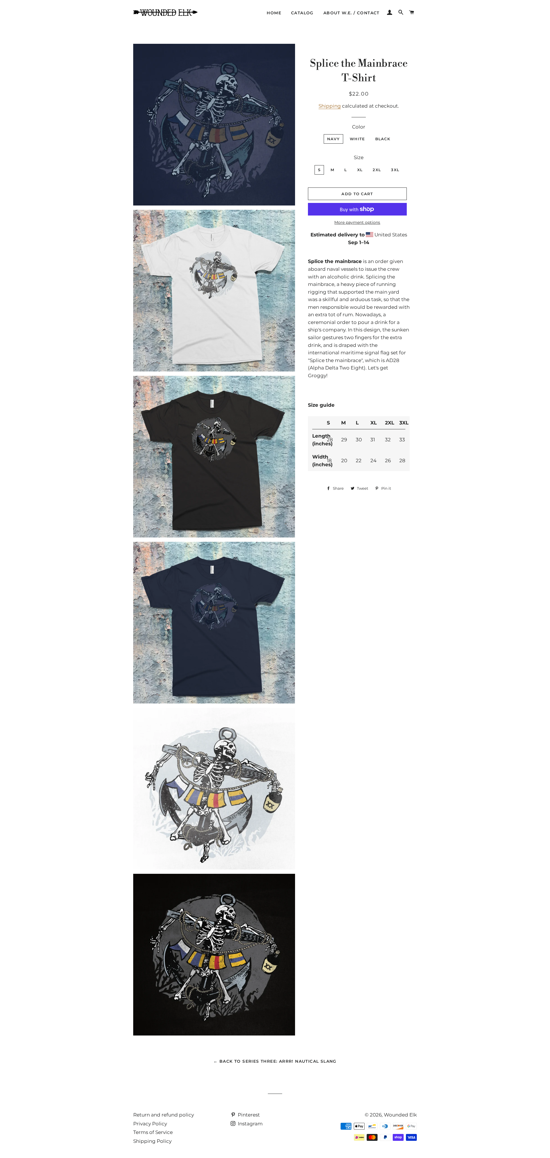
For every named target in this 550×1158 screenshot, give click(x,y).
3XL (395, 169)
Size (359, 157)
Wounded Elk (400, 1115)
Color (358, 127)
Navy (333, 139)
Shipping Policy (152, 1141)
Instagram (250, 1124)
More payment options (357, 222)
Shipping (330, 106)
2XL (377, 169)
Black (382, 139)
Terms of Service (153, 1132)
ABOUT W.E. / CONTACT (351, 12)
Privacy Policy (150, 1124)
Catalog (302, 12)
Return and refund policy (163, 1115)
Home (274, 12)
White (357, 139)
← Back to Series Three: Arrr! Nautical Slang (275, 1061)
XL (360, 169)
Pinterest (248, 1115)
